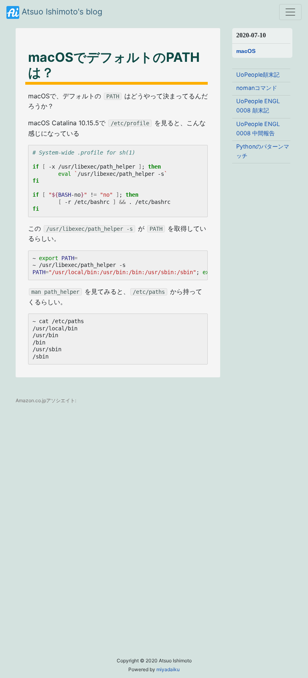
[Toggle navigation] (290, 12)
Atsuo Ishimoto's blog (60, 11)
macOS (245, 51)
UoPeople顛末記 (258, 74)
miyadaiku (168, 669)
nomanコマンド (256, 87)
